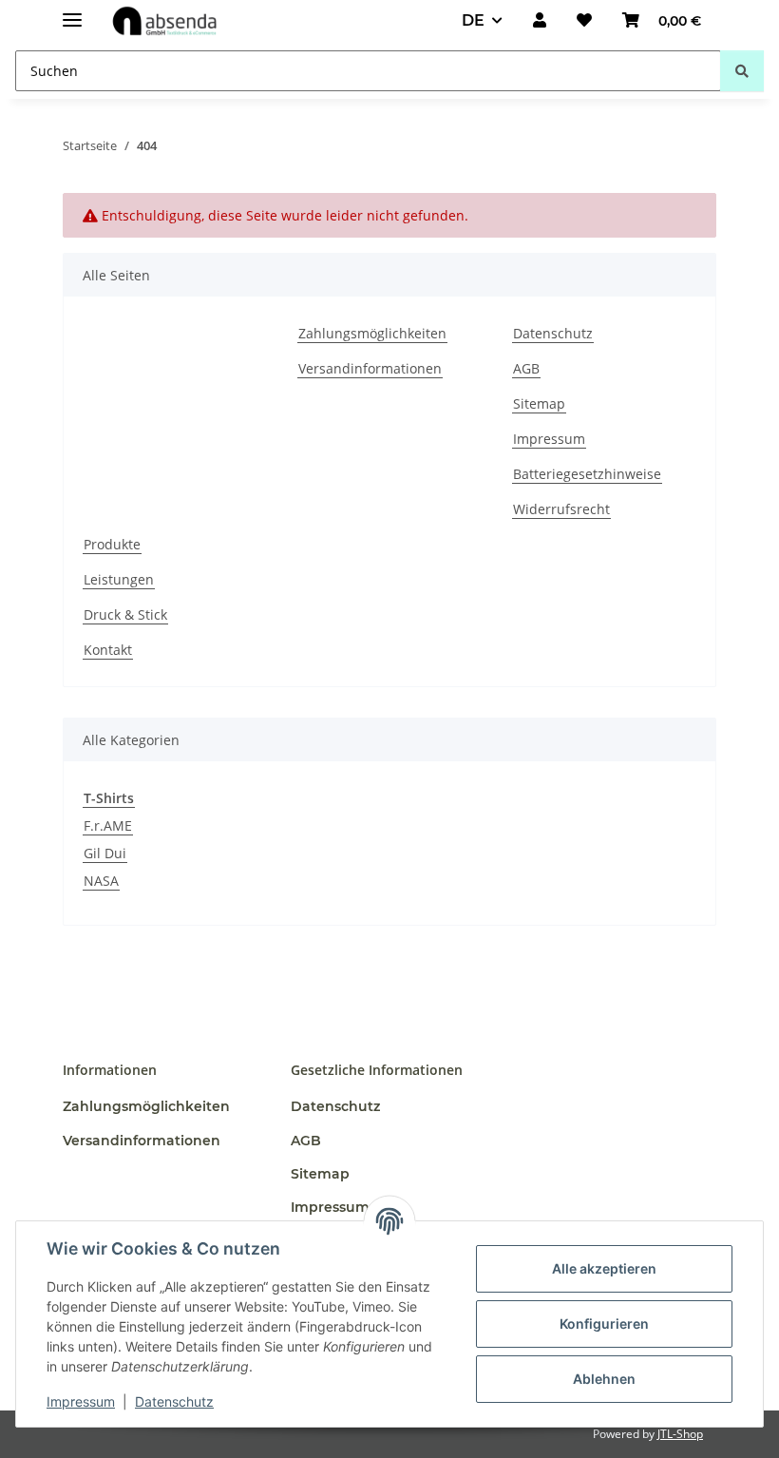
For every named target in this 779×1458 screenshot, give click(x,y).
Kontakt (108, 650)
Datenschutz (174, 1401)
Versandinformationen (370, 368)
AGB (526, 368)
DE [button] (473, 20)
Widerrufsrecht (561, 509)
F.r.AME (108, 825)
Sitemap (539, 403)
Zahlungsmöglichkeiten (372, 333)
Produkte (112, 544)
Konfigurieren (604, 1323)
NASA (101, 881)
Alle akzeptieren (604, 1268)
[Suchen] (742, 70)
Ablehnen (604, 1379)
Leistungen (119, 579)
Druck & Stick (125, 614)
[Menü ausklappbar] (72, 12)
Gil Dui (105, 853)
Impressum (81, 1401)
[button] (539, 21)
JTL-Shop (680, 1434)
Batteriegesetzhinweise (587, 474)
